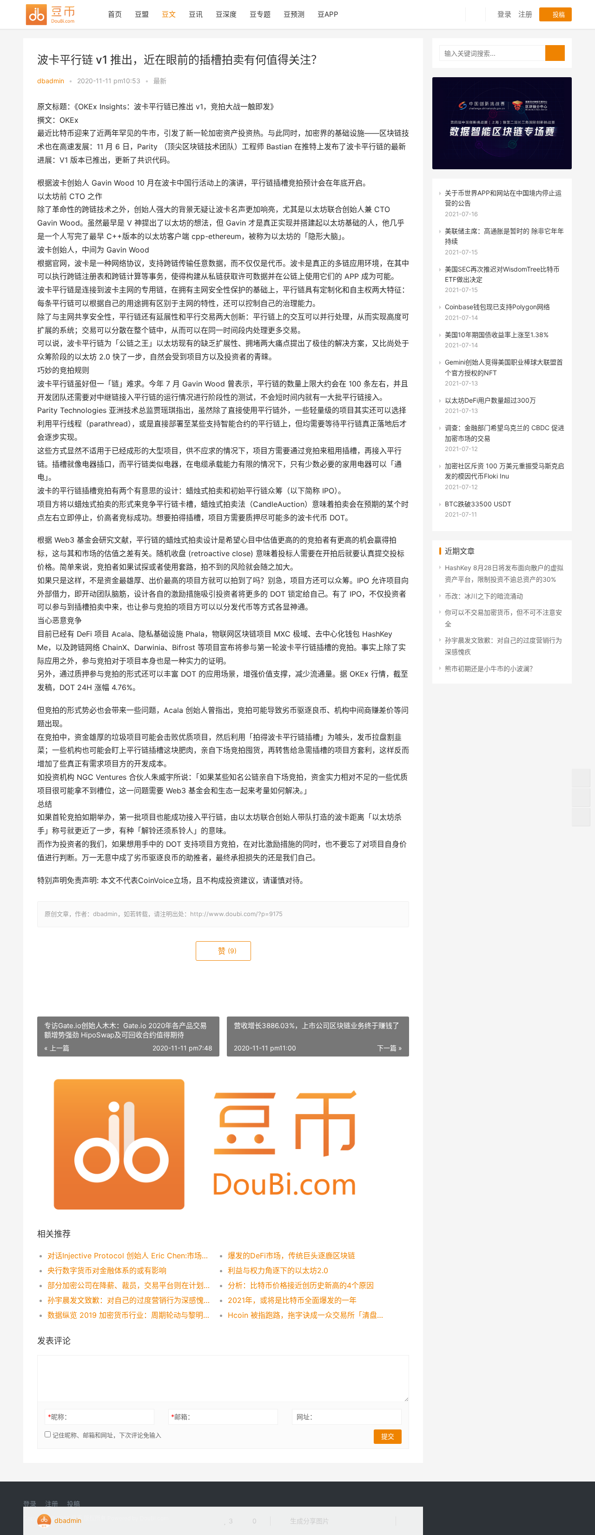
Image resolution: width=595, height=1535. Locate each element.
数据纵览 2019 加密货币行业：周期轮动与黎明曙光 (128, 1315)
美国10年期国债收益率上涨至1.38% (497, 335)
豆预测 (294, 14)
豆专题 (260, 14)
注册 (525, 14)
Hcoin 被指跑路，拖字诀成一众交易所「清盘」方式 (309, 1315)
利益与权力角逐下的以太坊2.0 (278, 1270)
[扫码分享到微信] (343, 1521)
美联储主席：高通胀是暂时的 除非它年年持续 (504, 236)
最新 (159, 81)
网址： (306, 1417)
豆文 (169, 14)
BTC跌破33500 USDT (478, 504)
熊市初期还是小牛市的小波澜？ (490, 668)
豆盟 (142, 14)
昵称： (59, 1417)
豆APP (327, 14)
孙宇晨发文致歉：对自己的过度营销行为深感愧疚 (128, 1300)
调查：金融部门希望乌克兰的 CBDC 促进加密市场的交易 (504, 433)
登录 (504, 14)
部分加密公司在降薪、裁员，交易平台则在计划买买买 (128, 1285)
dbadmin (50, 81)
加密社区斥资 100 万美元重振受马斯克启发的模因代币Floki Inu (504, 471)
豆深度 (226, 14)
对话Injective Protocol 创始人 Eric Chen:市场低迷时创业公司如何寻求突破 (128, 1255)
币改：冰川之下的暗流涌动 (484, 596)
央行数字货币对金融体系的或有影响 (106, 1270)
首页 (115, 14)
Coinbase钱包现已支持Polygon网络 (497, 307)
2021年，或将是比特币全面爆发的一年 (292, 1300)
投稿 (558, 14)
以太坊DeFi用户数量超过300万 (490, 400)
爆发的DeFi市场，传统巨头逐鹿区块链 (291, 1255)
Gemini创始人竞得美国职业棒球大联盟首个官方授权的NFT (504, 367)
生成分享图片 (308, 1521)
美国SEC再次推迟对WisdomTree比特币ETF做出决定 (502, 274)
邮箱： (182, 1417)
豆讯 (196, 14)
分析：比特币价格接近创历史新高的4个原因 (301, 1285)
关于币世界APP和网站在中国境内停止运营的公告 (503, 198)
